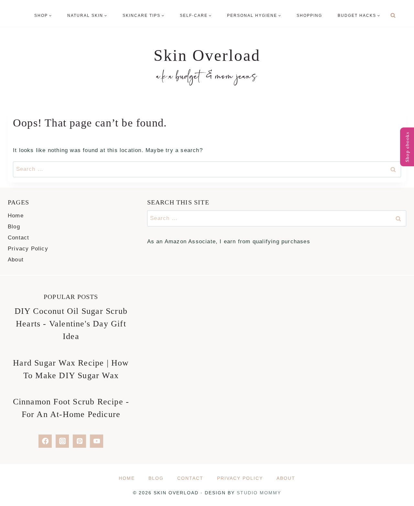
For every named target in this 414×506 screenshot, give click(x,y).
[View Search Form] (393, 15)
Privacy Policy (28, 249)
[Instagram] (62, 441)
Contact (18, 238)
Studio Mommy (259, 492)
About (16, 260)
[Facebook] (45, 441)
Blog (14, 227)
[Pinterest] (79, 441)
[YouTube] (96, 441)
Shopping (309, 15)
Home (16, 216)
